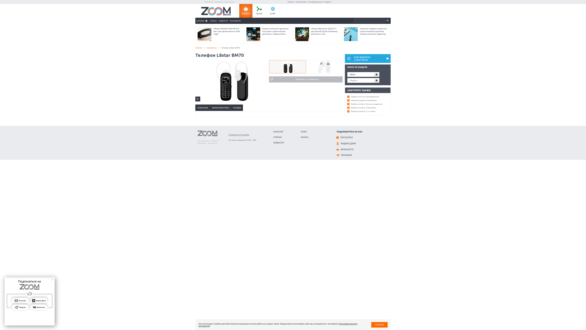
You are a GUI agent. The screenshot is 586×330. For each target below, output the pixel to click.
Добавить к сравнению (307, 79)
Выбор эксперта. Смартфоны (363, 108)
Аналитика (301, 2)
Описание (202, 108)
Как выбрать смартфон (362, 58)
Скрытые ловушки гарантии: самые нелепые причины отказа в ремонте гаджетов (373, 31)
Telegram (346, 155)
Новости (223, 21)
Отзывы (237, 108)
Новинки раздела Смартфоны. (364, 100)
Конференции (315, 2)
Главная (198, 48)
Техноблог (235, 21)
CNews (291, 2)
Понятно (379, 325)
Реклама (214, 141)
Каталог (200, 21)
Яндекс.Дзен (348, 143)
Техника (246, 14)
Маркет (327, 2)
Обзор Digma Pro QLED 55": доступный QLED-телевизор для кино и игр (324, 31)
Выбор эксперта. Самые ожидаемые (367, 104)
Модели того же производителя (365, 97)
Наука (259, 14)
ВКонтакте (347, 149)
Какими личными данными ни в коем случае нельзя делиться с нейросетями (275, 31)
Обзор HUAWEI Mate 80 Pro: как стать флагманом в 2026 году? (226, 31)
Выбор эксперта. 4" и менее (363, 111)
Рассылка (347, 137)
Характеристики (220, 108)
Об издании (203, 141)
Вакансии (202, 143)
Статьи (213, 21)
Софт (272, 14)
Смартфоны (212, 48)
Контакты (212, 143)
